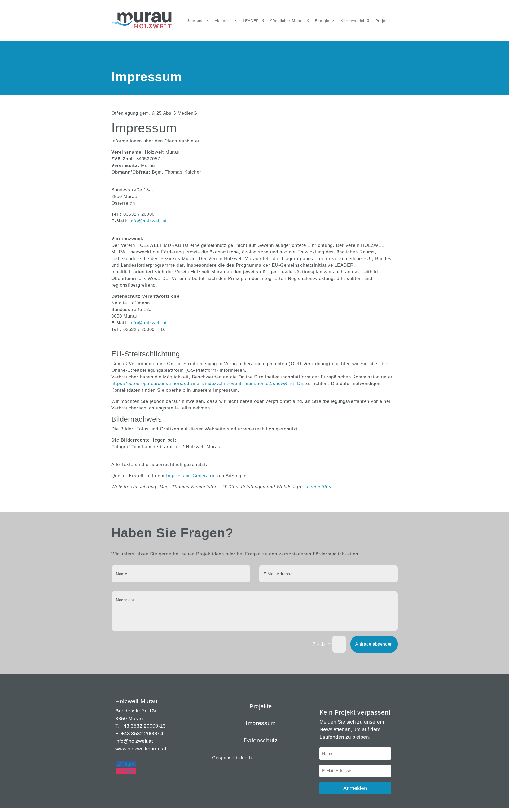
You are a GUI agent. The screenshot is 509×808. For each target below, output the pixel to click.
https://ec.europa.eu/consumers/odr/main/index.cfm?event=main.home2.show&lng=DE (207, 383)
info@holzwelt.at (148, 220)
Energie (322, 21)
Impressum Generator (190, 475)
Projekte (383, 21)
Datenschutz (261, 740)
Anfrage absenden (374, 644)
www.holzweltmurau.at (140, 748)
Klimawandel (352, 21)
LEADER (251, 21)
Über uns (195, 21)
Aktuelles (223, 21)
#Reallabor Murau (287, 21)
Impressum (261, 723)
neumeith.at (320, 486)
